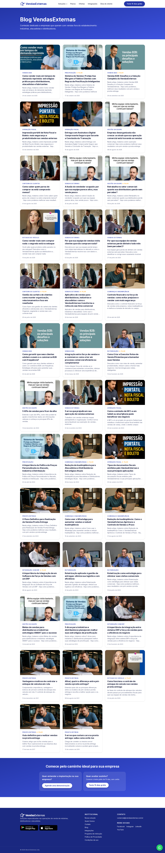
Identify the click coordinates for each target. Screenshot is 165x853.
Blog (86, 827)
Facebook (121, 826)
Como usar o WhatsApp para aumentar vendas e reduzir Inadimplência (79, 522)
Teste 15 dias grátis (134, 4)
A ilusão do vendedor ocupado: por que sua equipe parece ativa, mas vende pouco (82, 189)
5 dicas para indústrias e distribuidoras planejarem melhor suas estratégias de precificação (81, 630)
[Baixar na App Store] (48, 827)
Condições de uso (91, 840)
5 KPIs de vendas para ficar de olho (39, 411)
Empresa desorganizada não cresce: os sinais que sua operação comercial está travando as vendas (124, 135)
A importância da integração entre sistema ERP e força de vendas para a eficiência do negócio (124, 630)
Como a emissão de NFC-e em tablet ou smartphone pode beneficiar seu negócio (121, 414)
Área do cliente (106, 4)
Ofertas (82, 4)
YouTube (120, 830)
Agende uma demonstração (57, 785)
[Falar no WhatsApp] (159, 847)
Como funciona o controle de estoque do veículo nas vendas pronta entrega (122, 684)
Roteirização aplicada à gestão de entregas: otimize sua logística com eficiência (82, 576)
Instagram (130, 826)
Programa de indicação (93, 834)
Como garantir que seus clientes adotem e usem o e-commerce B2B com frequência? (39, 357)
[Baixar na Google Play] (29, 827)
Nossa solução (90, 818)
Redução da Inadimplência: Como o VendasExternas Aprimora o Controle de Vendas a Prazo (124, 522)
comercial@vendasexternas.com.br (130, 818)
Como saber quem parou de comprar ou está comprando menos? (36, 189)
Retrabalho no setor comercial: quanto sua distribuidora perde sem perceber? (124, 189)
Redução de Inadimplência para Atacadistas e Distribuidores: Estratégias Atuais (80, 468)
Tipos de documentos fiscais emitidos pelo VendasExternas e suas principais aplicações (123, 468)
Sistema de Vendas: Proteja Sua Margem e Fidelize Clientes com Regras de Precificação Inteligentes (82, 79)
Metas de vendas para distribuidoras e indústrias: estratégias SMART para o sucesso (39, 630)
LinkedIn (138, 826)
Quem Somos (90, 821)
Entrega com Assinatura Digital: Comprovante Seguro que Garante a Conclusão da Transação (82, 135)
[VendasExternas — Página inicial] (50, 815)
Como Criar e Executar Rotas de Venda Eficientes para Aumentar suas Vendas (123, 357)
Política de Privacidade (93, 837)
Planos (73, 4)
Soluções (62, 4)
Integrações (92, 4)
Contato (88, 824)
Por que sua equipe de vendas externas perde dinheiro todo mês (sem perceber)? (123, 244)
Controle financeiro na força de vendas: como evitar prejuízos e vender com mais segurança (122, 298)
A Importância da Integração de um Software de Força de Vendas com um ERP (39, 576)
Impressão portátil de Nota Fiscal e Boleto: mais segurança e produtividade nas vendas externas (39, 135)
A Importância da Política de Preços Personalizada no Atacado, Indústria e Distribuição (39, 468)
